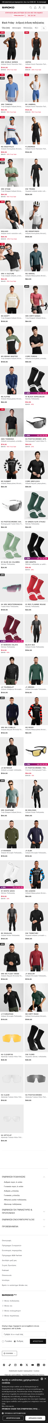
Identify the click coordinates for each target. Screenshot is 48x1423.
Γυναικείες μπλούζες (12, 1195)
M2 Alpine (5, 397)
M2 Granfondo (32, 231)
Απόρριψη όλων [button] (13, 1418)
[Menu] (44, 8)
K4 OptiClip (6, 1135)
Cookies (36, 1371)
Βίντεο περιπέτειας (11, 1316)
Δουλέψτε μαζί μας (9, 1260)
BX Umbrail (30, 104)
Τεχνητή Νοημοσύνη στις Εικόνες (33, 1375)
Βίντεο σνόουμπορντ (12, 1311)
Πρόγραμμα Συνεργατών (11, 1245)
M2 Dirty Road (32, 1014)
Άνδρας (20, 1341)
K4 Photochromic (33, 1095)
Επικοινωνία (6, 1275)
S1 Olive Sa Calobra (10, 562)
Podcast (5, 1270)
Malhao (4, 231)
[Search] (31, 8)
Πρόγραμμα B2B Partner (12, 1255)
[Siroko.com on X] (27, 1365)
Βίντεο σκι (8, 1306)
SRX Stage (5, 189)
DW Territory (31, 933)
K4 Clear (5, 1095)
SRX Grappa (30, 562)
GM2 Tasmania (7, 439)
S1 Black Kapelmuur (34, 397)
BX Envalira (6, 933)
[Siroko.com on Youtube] (33, 1365)
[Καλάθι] (35, 7)
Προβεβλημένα (10, 1226)
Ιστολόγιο (5, 1280)
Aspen (28, 62)
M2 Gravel (30, 274)
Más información (8, 1406)
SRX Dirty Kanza (32, 316)
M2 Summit (6, 481)
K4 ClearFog (7, 1054)
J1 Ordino (29, 687)
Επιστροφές (6, 1240)
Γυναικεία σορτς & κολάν (13, 1186)
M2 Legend (30, 891)
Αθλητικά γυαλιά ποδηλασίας (15, 1200)
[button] (24, 1408)
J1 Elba (28, 850)
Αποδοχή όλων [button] (35, 1418)
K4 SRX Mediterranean (11, 604)
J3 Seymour (6, 768)
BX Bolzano (30, 810)
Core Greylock (32, 481)
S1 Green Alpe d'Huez (35, 522)
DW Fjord (29, 1054)
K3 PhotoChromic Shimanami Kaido (17, 522)
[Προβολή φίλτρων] (43, 28)
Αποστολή (38, 1341)
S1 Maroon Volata (9, 645)
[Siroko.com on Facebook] (21, 1365)
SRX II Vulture (7, 274)
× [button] (45, 1379)
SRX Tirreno (6, 104)
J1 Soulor (30, 974)
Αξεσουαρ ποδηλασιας (13, 1204)
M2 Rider (29, 727)
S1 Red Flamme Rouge (35, 604)
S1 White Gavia (8, 891)
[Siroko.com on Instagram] (15, 1365)
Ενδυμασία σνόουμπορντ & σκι (18, 1219)
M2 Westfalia (7, 147)
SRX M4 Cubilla (8, 727)
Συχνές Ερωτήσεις (9, 1265)
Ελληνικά (9, 1353)
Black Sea (30, 645)
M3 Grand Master (9, 356)
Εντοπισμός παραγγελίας (12, 1250)
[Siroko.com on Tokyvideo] (44, 1365)
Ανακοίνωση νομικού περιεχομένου (20, 1371)
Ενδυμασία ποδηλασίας (13, 1176)
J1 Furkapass (7, 1014)
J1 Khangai (6, 850)
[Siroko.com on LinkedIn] (38, 1365)
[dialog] (24, 1399)
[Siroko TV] (4, 1365)
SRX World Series (9, 62)
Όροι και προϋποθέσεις (13, 1375)
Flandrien (30, 147)
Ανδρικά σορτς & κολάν (13, 1182)
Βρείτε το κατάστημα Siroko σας (15, 1285)
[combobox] (42, 1379)
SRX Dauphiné (7, 810)
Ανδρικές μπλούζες (11, 1191)
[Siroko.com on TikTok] (10, 1365)
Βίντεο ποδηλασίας (11, 1301)
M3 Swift (5, 316)
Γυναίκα (8, 1341)
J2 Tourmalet (7, 687)
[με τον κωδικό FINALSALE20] (25, 16)
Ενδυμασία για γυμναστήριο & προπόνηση (17, 1211)
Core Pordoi (31, 356)
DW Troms (30, 189)
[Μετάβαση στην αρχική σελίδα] (8, 7)
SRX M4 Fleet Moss (10, 974)
